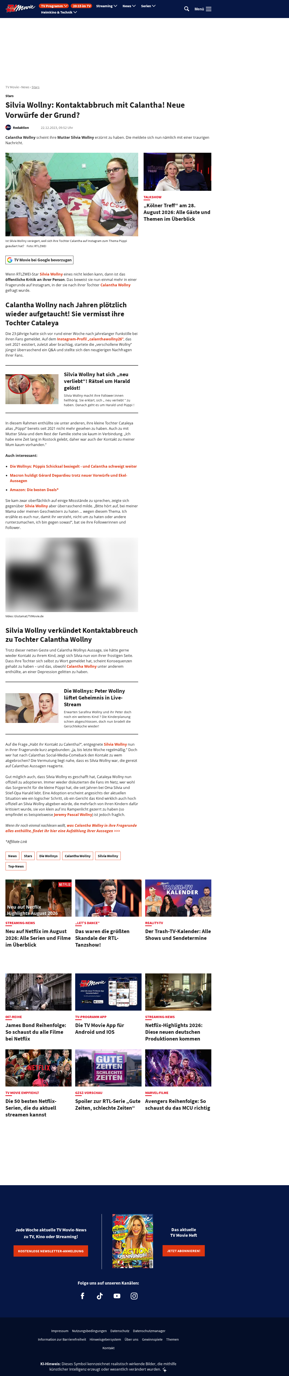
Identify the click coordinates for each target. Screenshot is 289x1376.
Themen (172, 1339)
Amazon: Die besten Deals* (34, 489)
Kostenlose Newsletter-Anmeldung (51, 1251)
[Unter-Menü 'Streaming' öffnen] (115, 6)
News (127, 6)
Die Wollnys (48, 856)
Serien (146, 6)
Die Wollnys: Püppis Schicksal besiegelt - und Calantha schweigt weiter (73, 466)
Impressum (59, 1330)
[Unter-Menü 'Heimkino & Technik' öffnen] (75, 12)
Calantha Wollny (115, 284)
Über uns (131, 1339)
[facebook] (82, 1296)
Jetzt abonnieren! (183, 1250)
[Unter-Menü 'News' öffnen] (134, 6)
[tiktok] (100, 1296)
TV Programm (52, 6)
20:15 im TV (82, 6)
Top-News (16, 866)
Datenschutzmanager (149, 1330)
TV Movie (12, 87)
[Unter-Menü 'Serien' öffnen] (154, 6)
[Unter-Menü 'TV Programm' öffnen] (66, 6)
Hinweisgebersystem (105, 1339)
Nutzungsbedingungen (89, 1330)
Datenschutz (119, 1330)
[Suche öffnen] (186, 9)
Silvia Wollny (51, 274)
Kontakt (108, 1348)
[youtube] (117, 1296)
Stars (36, 87)
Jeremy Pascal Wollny (73, 814)
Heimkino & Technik (56, 12)
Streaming (104, 6)
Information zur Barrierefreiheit (62, 1339)
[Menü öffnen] (208, 9)
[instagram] (134, 1296)
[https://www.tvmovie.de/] (20, 9)
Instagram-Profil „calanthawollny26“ (90, 339)
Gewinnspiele (152, 1339)
